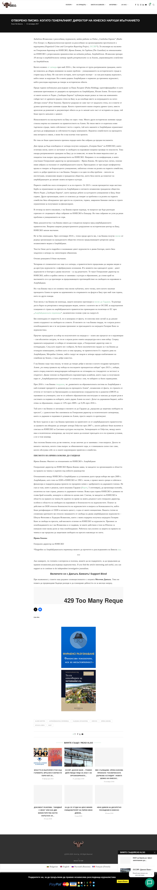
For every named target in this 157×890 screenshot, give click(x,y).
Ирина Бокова (106, 721)
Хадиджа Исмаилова (80, 721)
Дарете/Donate (123, 881)
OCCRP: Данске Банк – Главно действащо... (142, 871)
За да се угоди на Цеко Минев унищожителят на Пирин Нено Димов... (78, 810)
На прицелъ (81, 5)
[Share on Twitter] (80, 734)
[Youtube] (146, 4)
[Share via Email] (82, 734)
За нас (124, 5)
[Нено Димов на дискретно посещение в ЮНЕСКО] (109, 794)
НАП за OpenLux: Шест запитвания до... (142, 859)
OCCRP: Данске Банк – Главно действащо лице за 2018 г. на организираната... (78, 773)
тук (119, 549)
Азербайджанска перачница (59, 721)
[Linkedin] (143, 4)
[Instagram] (140, 4)
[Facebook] (135, 4)
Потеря (68, 5)
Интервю (112, 5)
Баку (50, 725)
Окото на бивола (97, 5)
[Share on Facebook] (77, 734)
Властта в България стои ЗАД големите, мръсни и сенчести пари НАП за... (48, 773)
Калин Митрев (40, 721)
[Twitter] (138, 4)
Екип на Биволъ (17, 24)
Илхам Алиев (39, 725)
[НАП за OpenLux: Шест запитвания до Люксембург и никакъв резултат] (125, 860)
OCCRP (93, 46)
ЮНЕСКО (94, 721)
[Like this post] (75, 734)
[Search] (153, 4)
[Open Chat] (149, 882)
